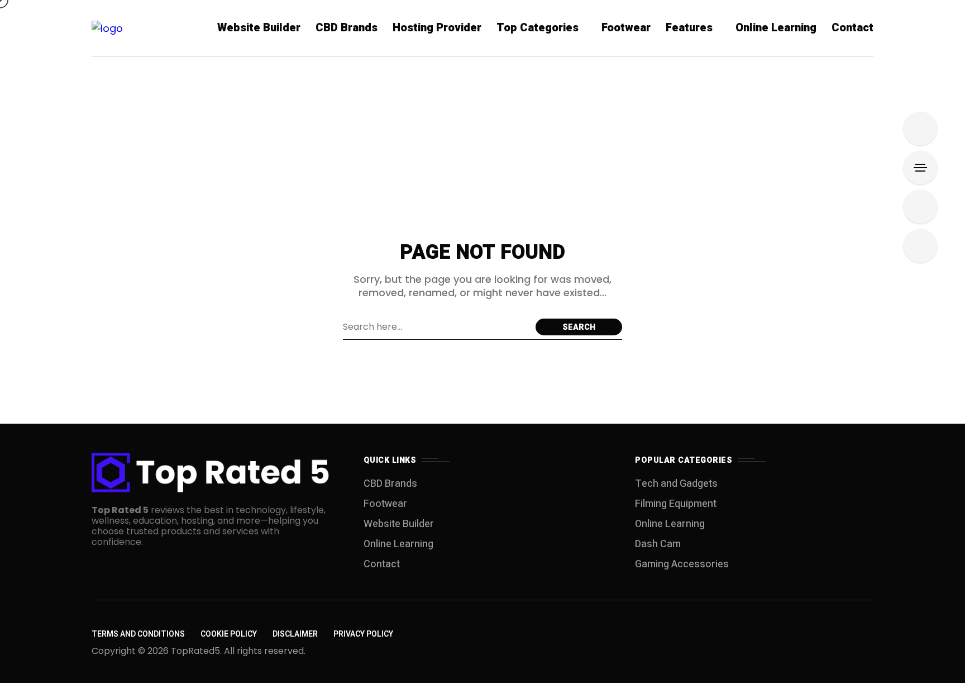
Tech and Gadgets (676, 483)
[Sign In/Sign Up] (920, 128)
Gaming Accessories (682, 564)
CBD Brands (390, 483)
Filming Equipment (675, 503)
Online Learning (398, 544)
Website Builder (399, 524)
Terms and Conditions (138, 634)
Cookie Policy (228, 634)
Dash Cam (658, 544)
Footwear (385, 503)
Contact (382, 564)
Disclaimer (295, 634)
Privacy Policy (363, 634)
